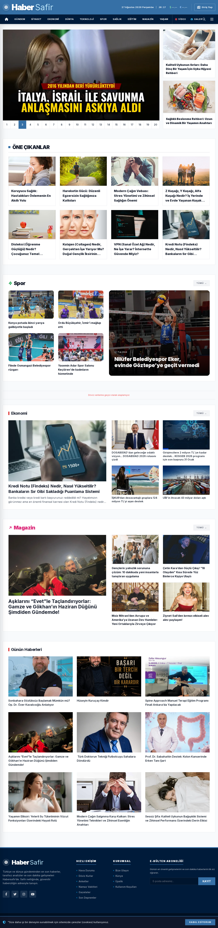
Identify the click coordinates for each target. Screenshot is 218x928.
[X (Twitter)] (15, 894)
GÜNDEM (19, 19)
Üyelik (119, 881)
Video (182, 19)
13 (100, 124)
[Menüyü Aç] (212, 19)
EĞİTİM (132, 19)
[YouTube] (32, 894)
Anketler (84, 881)
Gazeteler (84, 892)
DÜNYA (69, 19)
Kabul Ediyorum (200, 922)
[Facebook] (6, 894)
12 (93, 124)
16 (124, 124)
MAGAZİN (147, 19)
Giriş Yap (207, 7)
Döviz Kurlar (86, 875)
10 (77, 124)
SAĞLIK (117, 19)
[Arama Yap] (204, 19)
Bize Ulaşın (122, 870)
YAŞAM (164, 19)
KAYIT (207, 881)
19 (147, 124)
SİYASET (36, 19)
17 (132, 124)
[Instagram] (23, 894)
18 (140, 124)
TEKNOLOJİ (87, 19)
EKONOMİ (53, 19)
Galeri (198, 19)
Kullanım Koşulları (126, 886)
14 (108, 124)
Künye (119, 875)
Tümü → (201, 283)
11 (85, 124)
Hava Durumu (87, 870)
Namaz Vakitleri (88, 886)
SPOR (103, 19)
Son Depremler (87, 897)
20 (155, 124)
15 (116, 124)
